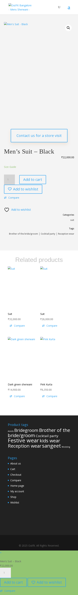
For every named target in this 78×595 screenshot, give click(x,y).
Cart (12, 469)
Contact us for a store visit (39, 135)
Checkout (15, 474)
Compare (15, 480)
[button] (68, 28)
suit (72, 220)
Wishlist (14, 502)
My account (17, 491)
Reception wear (66, 233)
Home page (17, 485)
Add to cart (32, 179)
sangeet (51, 445)
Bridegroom (26, 430)
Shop (13, 497)
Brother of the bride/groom (23, 233)
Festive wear (23, 440)
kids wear (50, 440)
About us (15, 463)
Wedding (66, 447)
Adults (11, 431)
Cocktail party (48, 233)
